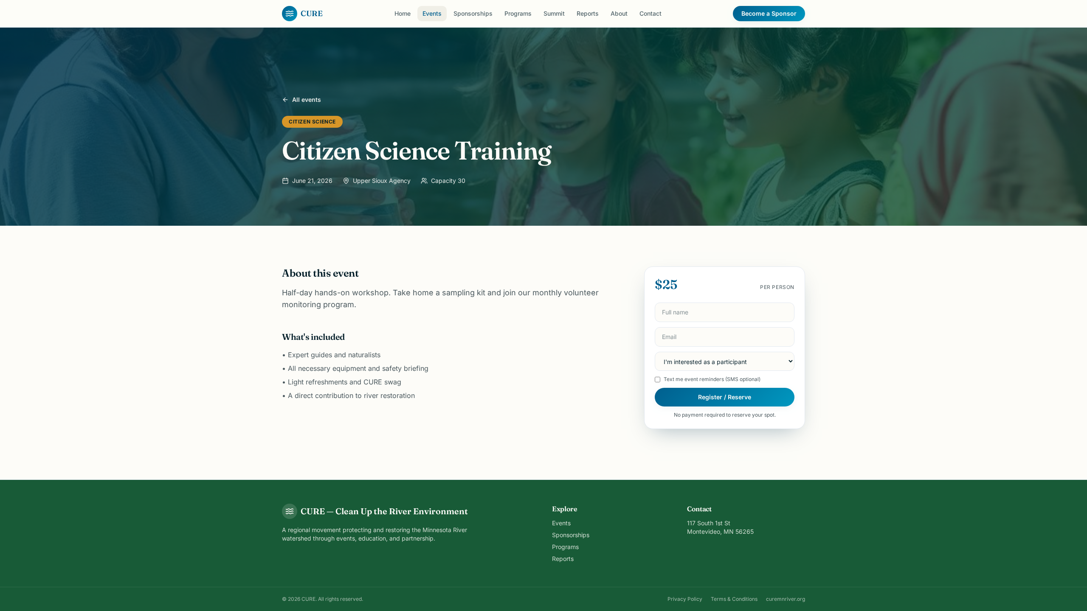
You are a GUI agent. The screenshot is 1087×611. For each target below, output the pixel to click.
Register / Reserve (724, 397)
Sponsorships (473, 13)
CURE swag (382, 382)
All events (306, 99)
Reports (588, 13)
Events (432, 13)
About (619, 13)
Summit (554, 13)
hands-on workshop (352, 292)
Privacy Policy (684, 599)
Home (402, 13)
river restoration (389, 395)
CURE (312, 13)
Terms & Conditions (734, 599)
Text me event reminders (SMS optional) (712, 379)
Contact (650, 13)
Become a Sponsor (769, 13)
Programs (518, 13)
